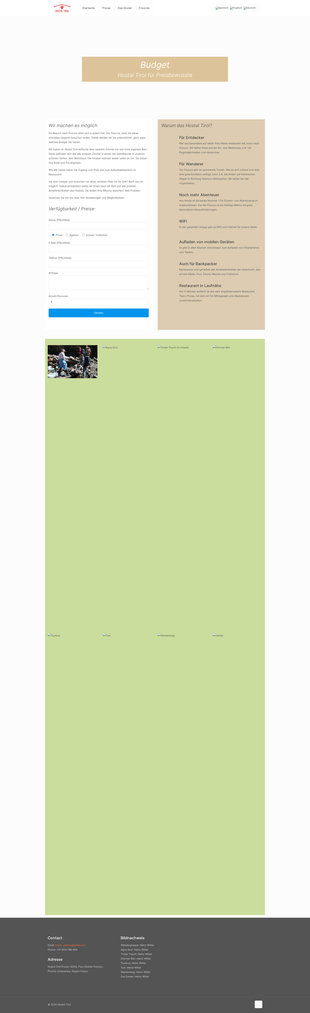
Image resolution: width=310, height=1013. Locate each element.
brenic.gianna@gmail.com (70, 945)
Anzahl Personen (58, 296)
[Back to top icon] (258, 1004)
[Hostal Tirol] (62, 8)
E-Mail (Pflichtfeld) (59, 242)
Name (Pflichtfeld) (59, 219)
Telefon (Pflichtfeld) (60, 257)
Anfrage (53, 272)
